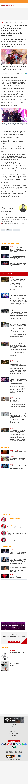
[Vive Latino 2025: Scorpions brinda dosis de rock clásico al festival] (5, 263)
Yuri (3, 229)
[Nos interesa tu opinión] (14, 720)
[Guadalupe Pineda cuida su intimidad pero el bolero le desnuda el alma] (5, 403)
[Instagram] (11, 744)
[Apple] (13, 747)
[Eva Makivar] (3, 539)
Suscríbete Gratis (14, 641)
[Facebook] (2, 744)
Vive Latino (16, 229)
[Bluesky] (20, 744)
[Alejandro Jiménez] (3, 533)
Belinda (9, 229)
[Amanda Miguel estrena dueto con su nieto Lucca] (5, 576)
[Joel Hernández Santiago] (3, 519)
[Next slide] (15, 128)
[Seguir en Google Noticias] (26, 73)
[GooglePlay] (15, 747)
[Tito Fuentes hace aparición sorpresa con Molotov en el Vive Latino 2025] (5, 256)
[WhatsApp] (23, 744)
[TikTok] (14, 744)
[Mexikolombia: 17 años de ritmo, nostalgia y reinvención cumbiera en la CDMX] (5, 315)
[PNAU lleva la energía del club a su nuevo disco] (5, 300)
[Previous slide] (13, 128)
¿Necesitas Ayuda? (14, 741)
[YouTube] (8, 744)
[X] (5, 744)
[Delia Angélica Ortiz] (3, 526)
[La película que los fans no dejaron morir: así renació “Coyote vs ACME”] (5, 435)
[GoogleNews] (25, 744)
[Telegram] (17, 744)
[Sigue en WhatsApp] (24, 73)
